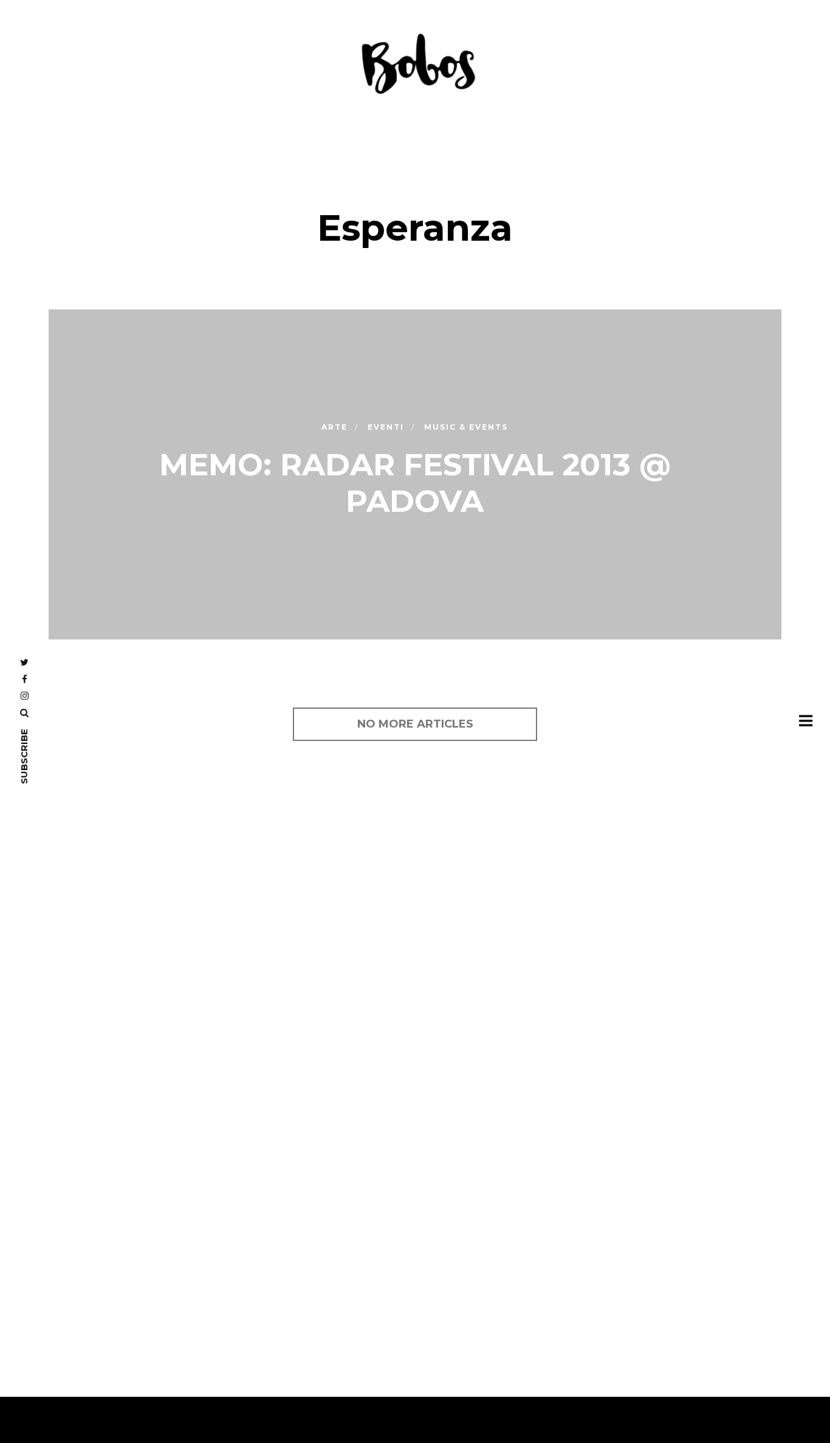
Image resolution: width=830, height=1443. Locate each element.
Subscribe (24, 756)
